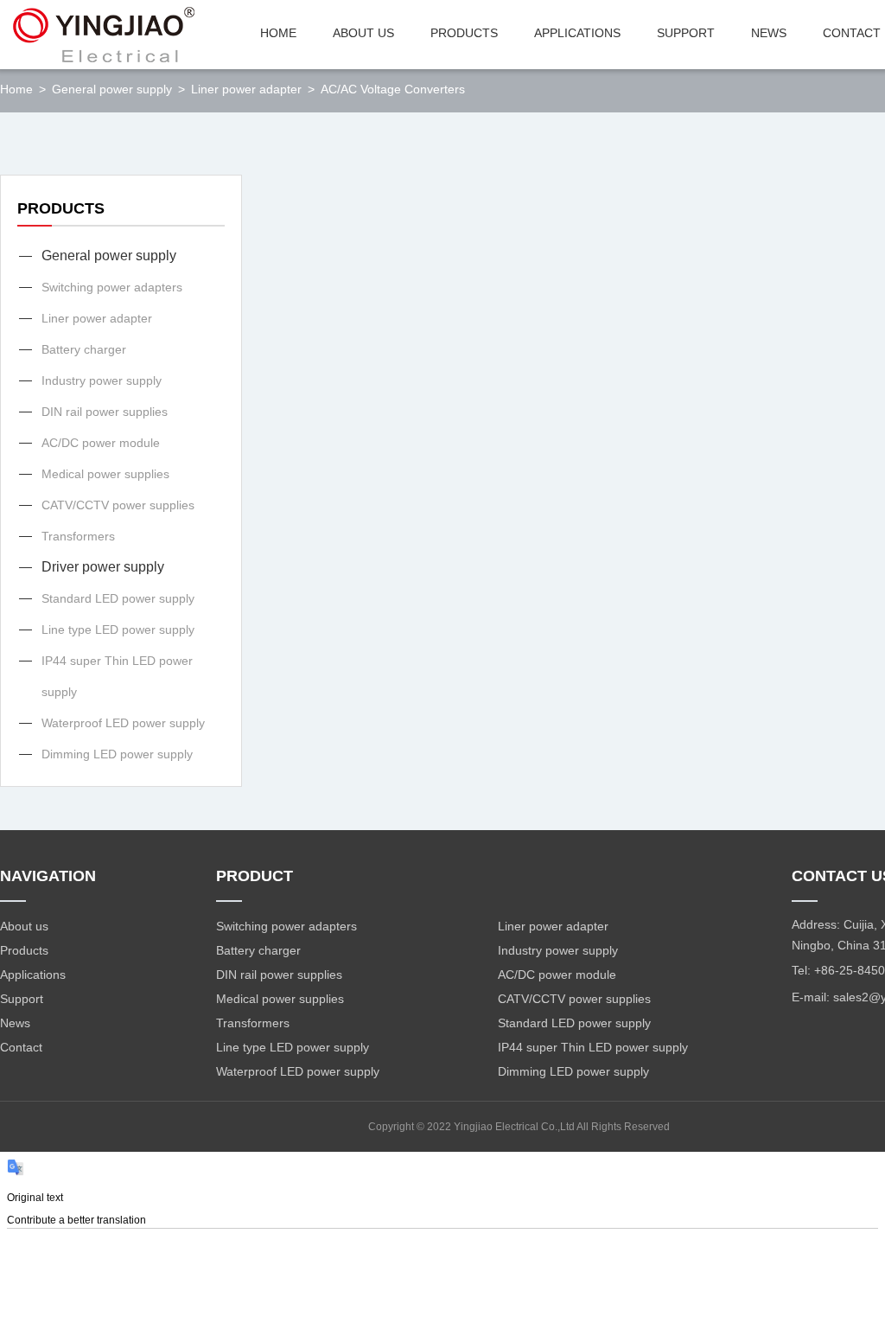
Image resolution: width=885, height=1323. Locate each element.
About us (24, 926)
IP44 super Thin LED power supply (117, 676)
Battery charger (83, 349)
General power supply (108, 255)
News (15, 1023)
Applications (33, 974)
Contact (21, 1047)
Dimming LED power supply (117, 754)
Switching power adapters (111, 287)
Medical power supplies (105, 474)
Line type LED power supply (117, 629)
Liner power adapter (96, 318)
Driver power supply (102, 566)
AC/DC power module (100, 443)
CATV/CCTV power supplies (117, 505)
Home (16, 89)
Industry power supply (101, 380)
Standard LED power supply (117, 598)
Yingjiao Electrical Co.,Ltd (515, 1127)
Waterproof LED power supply (123, 723)
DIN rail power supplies (104, 412)
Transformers (78, 536)
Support (21, 999)
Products (24, 950)
